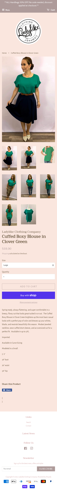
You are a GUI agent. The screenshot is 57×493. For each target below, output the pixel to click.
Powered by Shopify (44, 477)
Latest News (28, 433)
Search (28, 422)
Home (4, 53)
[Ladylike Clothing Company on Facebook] (25, 449)
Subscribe (46, 468)
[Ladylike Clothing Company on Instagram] (31, 449)
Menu (7, 10)
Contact (28, 426)
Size (3, 260)
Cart (52, 10)
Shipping (5, 254)
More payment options (28, 302)
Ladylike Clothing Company (27, 477)
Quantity (5, 272)
